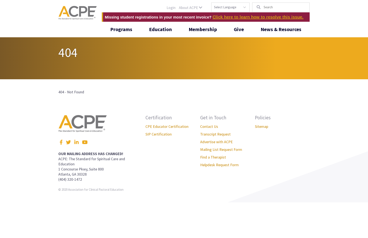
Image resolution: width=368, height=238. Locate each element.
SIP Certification (158, 134)
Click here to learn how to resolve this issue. (258, 17)
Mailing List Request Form (221, 149)
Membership (203, 29)
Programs (121, 29)
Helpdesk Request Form (219, 164)
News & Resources (281, 29)
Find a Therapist (213, 157)
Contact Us (209, 126)
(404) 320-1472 (70, 179)
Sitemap (261, 126)
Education (160, 29)
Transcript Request (215, 134)
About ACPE (189, 7)
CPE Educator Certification (166, 126)
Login (171, 7)
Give (239, 29)
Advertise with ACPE (216, 141)
